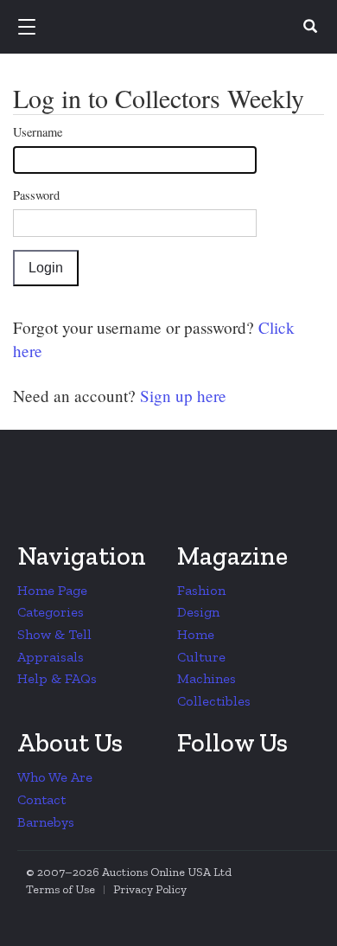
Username (37, 132)
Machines (206, 678)
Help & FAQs (57, 678)
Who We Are (54, 777)
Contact (41, 799)
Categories (50, 612)
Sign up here (181, 395)
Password (36, 195)
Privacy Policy (150, 889)
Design (198, 612)
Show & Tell (54, 634)
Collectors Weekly (171, 28)
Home (195, 634)
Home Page (52, 590)
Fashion (201, 590)
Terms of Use (60, 889)
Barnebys (45, 822)
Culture (201, 657)
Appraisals (50, 657)
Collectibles (214, 701)
